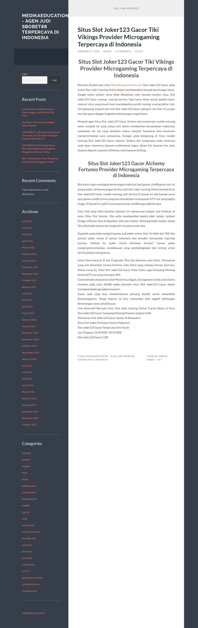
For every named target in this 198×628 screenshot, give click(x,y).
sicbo (24, 518)
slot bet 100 (28, 525)
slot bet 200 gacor (31, 531)
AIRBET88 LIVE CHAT (33, 613)
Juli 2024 (27, 365)
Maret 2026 (28, 247)
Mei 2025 (27, 300)
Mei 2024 (27, 378)
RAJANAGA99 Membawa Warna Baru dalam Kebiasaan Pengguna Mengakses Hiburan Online (38, 148)
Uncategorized (29, 590)
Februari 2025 (29, 319)
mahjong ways (29, 485)
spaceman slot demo (32, 577)
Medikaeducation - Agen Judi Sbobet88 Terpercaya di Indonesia (45, 26)
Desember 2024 (30, 332)
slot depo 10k (29, 538)
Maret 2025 (28, 313)
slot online (27, 558)
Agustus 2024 (29, 359)
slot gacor (27, 545)
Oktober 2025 (29, 280)
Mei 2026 (27, 234)
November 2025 (30, 273)
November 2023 (30, 418)
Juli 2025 (27, 293)
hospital (26, 466)
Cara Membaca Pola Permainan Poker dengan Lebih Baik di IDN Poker (38, 112)
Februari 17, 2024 (88, 51)
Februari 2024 (29, 398)
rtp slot (25, 512)
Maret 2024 (28, 391)
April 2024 (27, 385)
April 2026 (27, 241)
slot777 (26, 571)
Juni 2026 (27, 227)
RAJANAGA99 (29, 499)
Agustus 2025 (29, 287)
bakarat (26, 459)
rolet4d (26, 505)
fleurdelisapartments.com (126, 85)
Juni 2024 (27, 372)
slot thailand (28, 564)
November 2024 (30, 339)
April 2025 (27, 306)
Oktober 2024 (29, 345)
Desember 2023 (30, 411)
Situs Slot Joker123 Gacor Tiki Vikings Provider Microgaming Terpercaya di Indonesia (118, 37)
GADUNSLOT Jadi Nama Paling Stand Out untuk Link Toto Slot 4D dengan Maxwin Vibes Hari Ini (41, 135)
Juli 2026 (27, 221)
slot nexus (27, 551)
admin (107, 51)
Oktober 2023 (29, 424)
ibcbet (25, 479)
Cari (24, 74)
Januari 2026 (29, 260)
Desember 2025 (30, 267)
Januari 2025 (29, 326)
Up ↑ (160, 359)
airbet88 (26, 453)
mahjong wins (29, 492)
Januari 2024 (29, 405)
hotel (24, 472)
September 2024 (30, 352)
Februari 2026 (29, 254)
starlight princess (31, 584)
